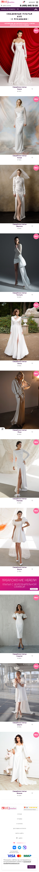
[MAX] (24, 847)
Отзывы (19, 819)
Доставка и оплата (19, 828)
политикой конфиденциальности (17, 862)
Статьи (19, 814)
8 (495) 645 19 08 (29, 5)
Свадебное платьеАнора (19, 157)
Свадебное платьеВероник (19, 225)
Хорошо (31, 867)
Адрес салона (7, 5)
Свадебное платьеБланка (19, 792)
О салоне (19, 823)
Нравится (32, 89)
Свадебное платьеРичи (19, 431)
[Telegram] (19, 847)
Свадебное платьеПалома (19, 500)
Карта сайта (20, 833)
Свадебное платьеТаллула (19, 294)
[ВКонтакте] (14, 847)
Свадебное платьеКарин (19, 88)
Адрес (20, 838)
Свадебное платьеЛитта (19, 362)
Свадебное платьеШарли (19, 724)
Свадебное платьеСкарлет (19, 655)
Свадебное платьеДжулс (19, 568)
